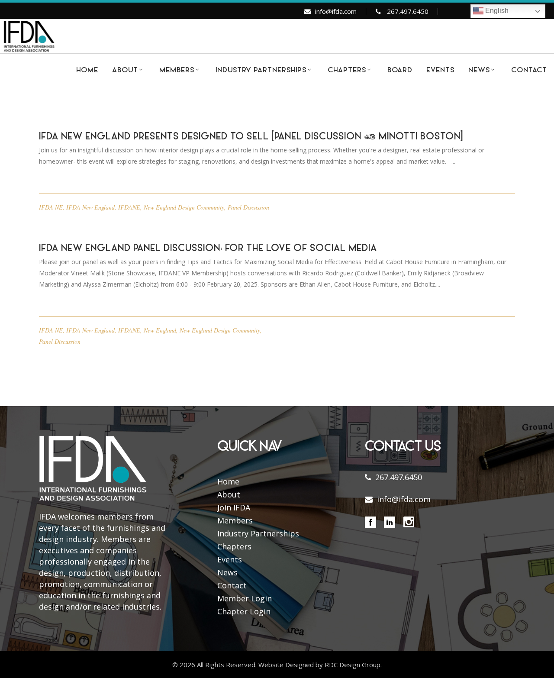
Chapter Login (244, 611)
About (228, 494)
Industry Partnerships (258, 533)
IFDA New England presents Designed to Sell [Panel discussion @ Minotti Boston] (251, 137)
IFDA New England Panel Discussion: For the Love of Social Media (208, 249)
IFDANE (129, 207)
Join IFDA (233, 507)
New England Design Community (184, 207)
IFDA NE (51, 207)
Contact (232, 585)
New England (160, 330)
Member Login (244, 598)
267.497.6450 (407, 11)
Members (235, 520)
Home (228, 481)
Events (229, 559)
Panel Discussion (248, 207)
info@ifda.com (336, 11)
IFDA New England (90, 207)
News (227, 572)
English (496, 10)
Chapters (234, 546)
